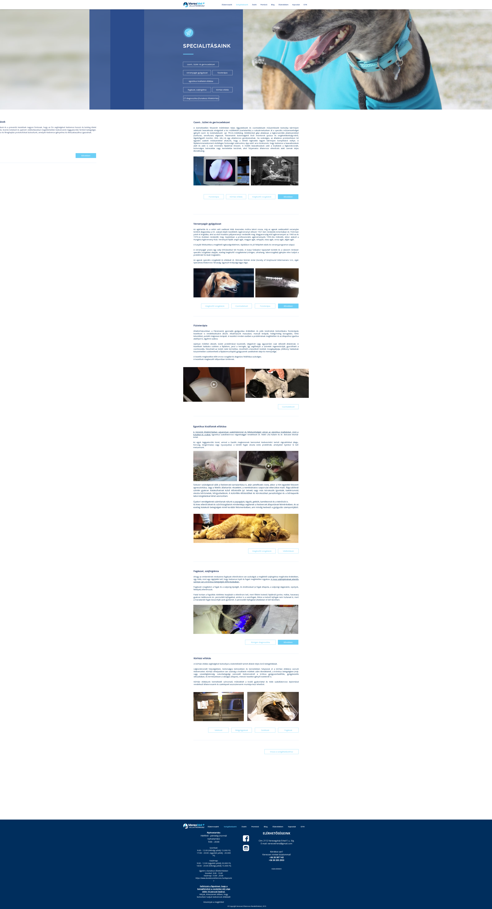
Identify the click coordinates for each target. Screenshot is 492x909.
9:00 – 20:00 (213, 841)
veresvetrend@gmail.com (280, 843)
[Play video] (214, 384)
